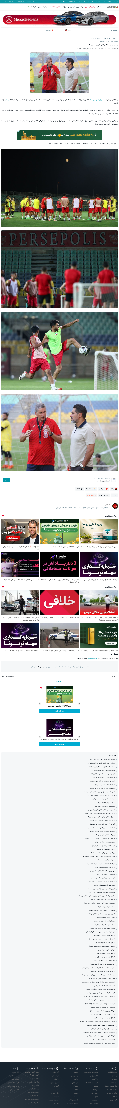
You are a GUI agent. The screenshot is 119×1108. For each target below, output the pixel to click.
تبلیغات (71, 2)
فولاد (76, 1089)
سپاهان (75, 1086)
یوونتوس (56, 1103)
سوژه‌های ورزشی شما (91, 1072)
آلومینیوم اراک (73, 1100)
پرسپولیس (74, 1076)
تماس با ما (76, 2)
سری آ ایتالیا (35, 1089)
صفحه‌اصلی (101, 7)
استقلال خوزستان (72, 1103)
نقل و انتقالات (55, 7)
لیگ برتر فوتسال (33, 1103)
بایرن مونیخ (54, 1082)
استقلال (75, 1072)
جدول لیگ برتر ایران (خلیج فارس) (32, 1073)
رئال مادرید (55, 1093)
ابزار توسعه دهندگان (110, 1086)
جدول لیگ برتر (90, 7)
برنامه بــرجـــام (78, 7)
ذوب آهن (75, 1082)
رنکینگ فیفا (16, 1079)
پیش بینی (115, 2)
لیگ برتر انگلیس (33, 1082)
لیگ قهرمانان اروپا (33, 1092)
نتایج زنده (33, 7)
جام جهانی (16, 1072)
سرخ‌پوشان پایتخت (96, 100)
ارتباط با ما (113, 1076)
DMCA (115, 1096)
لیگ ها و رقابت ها (92, 1082)
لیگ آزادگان (35, 1078)
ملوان (76, 1093)
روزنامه (63, 7)
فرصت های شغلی (111, 1089)
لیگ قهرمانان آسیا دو (32, 1099)
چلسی (57, 1089)
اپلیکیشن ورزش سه (106, 2)
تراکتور (7, 100)
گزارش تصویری (43, 7)
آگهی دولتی (113, 1100)
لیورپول (56, 1096)
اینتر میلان (55, 1076)
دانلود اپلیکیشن (112, 1072)
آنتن (96, 1096)
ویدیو (70, 7)
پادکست (83, 2)
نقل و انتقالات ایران (13, 1086)
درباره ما (114, 1082)
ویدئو (96, 1086)
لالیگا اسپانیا (35, 1085)
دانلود (6, 480)
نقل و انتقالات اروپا (13, 1082)
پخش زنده (97, 2)
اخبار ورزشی (90, 2)
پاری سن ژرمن (15, 1089)
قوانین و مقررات (92, 658)
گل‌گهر (76, 1096)
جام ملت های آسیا (13, 1076)
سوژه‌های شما (63, 2)
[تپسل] (18, 131)
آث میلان (56, 1072)
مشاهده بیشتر (58, 682)
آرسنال (56, 1086)
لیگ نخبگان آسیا (33, 1096)
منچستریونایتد (54, 1100)
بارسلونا (56, 1079)
